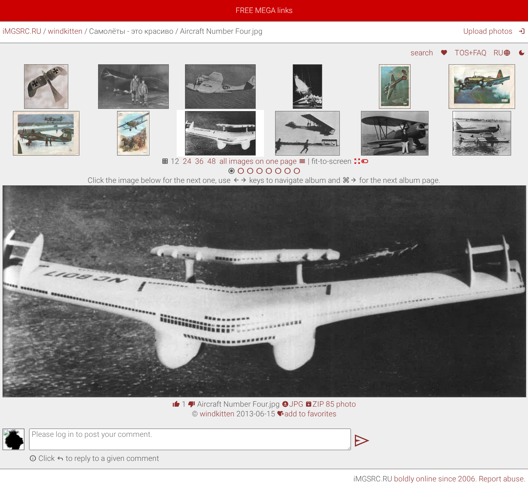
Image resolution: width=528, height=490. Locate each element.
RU (502, 52)
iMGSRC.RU (22, 31)
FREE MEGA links (264, 10)
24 (187, 161)
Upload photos (488, 31)
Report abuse (501, 479)
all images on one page (262, 161)
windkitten (65, 31)
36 (199, 161)
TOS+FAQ (470, 52)
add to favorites (307, 414)
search (422, 52)
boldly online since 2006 (434, 479)
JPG (292, 404)
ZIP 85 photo (330, 404)
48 (211, 161)
